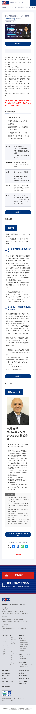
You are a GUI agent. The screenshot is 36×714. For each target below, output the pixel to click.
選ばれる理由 (6, 673)
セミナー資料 (23, 658)
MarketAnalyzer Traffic (9, 644)
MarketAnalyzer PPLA (9, 658)
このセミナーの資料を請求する (18, 534)
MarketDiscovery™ (8, 662)
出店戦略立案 (23, 640)
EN (28, 670)
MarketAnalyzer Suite (9, 660)
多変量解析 (22, 650)
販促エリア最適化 (24, 644)
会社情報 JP (22, 670)
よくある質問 (6, 686)
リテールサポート (24, 646)
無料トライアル (23, 681)
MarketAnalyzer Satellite (9, 640)
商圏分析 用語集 (24, 666)
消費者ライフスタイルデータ (10, 654)
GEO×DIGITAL (6, 648)
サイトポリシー (18, 698)
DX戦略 (4, 678)
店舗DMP (5, 650)
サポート (4, 684)
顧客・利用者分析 (24, 642)
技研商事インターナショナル (5, 3)
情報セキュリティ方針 (8, 700)
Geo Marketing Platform (9, 664)
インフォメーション (7, 681)
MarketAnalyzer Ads (8, 656)
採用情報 (21, 673)
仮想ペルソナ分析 (7, 652)
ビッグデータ (23, 648)
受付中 (21, 656)
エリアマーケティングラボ (26, 664)
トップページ (6, 670)
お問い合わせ (22, 684)
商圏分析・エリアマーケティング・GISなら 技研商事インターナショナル (18, 708)
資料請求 (18, 44)
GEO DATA (5, 646)
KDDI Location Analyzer (9, 642)
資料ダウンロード (24, 678)
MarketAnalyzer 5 (8, 638)
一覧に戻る (18, 554)
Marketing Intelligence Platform (9, 666)
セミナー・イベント (24, 654)
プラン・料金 (6, 676)
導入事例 (21, 635)
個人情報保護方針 (6, 698)
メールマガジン (23, 676)
